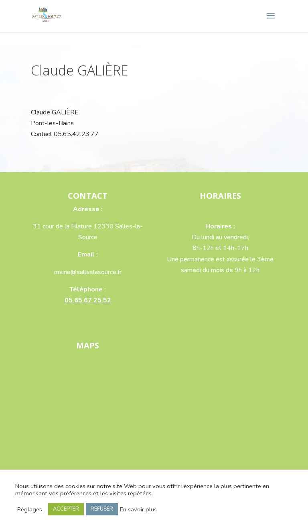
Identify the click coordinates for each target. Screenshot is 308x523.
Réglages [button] (29, 509)
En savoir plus (138, 509)
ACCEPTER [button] (66, 509)
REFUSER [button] (102, 509)
